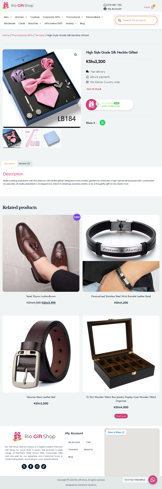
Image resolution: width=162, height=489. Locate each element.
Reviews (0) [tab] (24, 163)
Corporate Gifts (51, 17)
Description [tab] (9, 163)
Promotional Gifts (22, 35)
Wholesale (9, 23)
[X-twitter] (24, 466)
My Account (74, 442)
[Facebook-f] (30, 466)
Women (19, 17)
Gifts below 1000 (53, 23)
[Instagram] (37, 466)
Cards (22, 23)
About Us (88, 449)
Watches (33, 23)
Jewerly (69, 23)
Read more (121, 416)
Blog (82, 23)
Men (6, 17)
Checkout (73, 449)
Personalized (93, 17)
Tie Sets (40, 35)
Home (6, 35)
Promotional (73, 17)
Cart (88, 442)
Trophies (35, 17)
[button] (75, 55)
